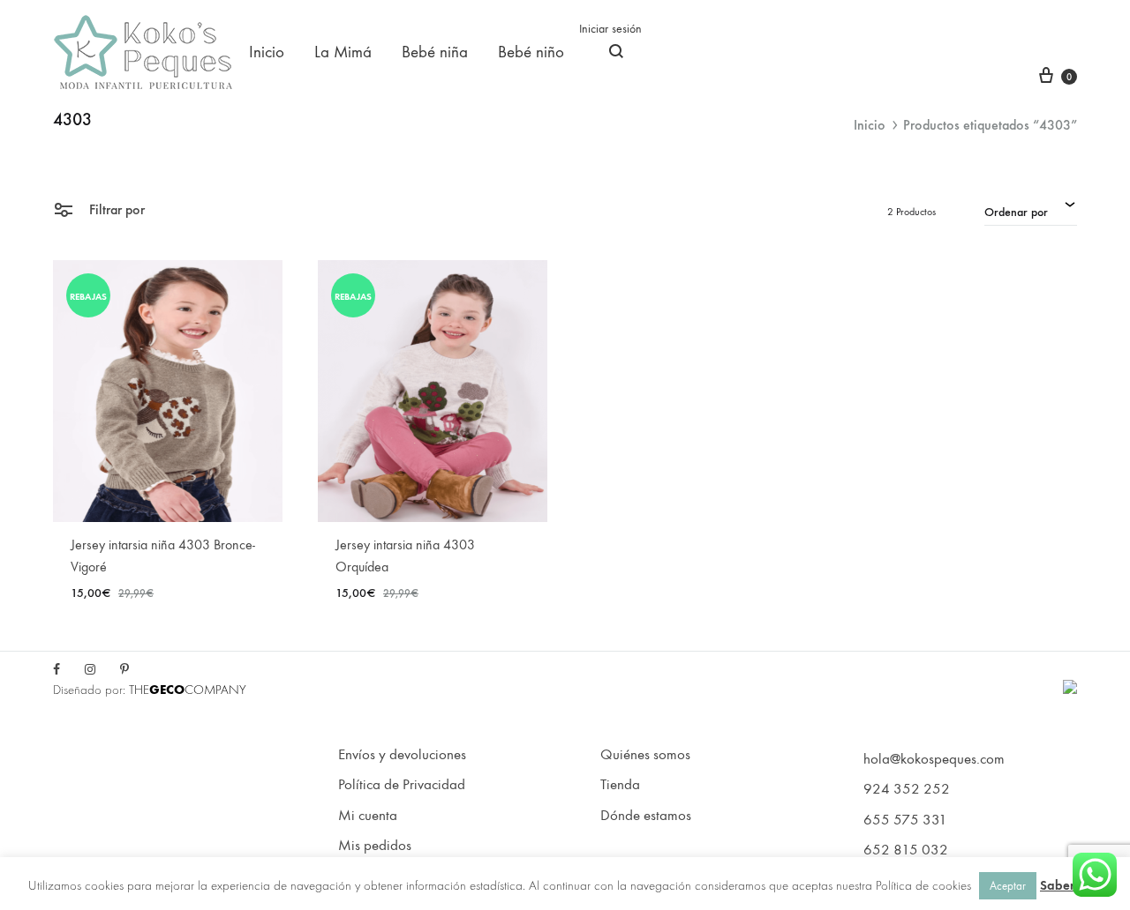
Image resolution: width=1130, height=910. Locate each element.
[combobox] (1030, 210)
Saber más (1071, 885)
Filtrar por (115, 209)
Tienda (620, 785)
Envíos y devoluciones (402, 755)
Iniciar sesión (610, 28)
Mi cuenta (367, 815)
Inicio (266, 52)
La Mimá (343, 52)
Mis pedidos (374, 845)
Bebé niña (435, 52)
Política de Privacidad (401, 785)
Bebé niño (531, 52)
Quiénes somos (645, 755)
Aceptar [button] (1008, 885)
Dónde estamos (645, 815)
